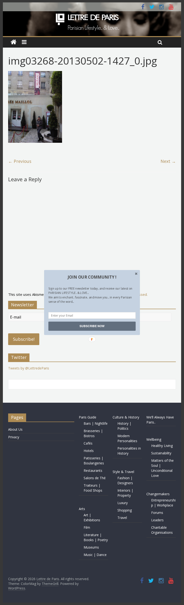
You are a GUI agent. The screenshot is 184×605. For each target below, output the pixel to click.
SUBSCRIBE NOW (92, 326)
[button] (92, 277)
